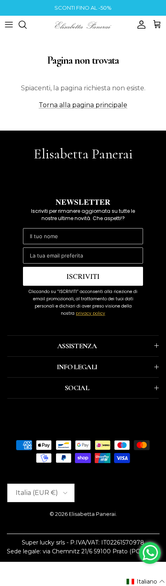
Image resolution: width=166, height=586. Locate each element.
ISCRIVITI (83, 276)
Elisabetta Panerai (92, 514)
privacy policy (90, 313)
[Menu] (9, 24)
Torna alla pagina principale (83, 105)
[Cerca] (26, 24)
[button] (146, 581)
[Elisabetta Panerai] (83, 24)
